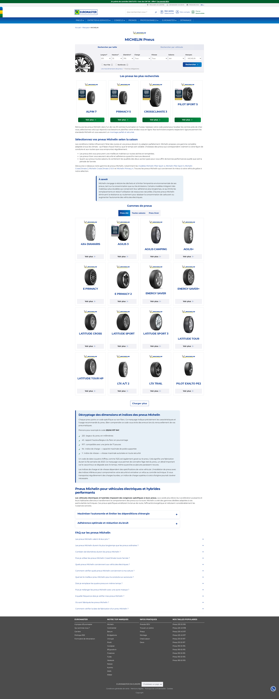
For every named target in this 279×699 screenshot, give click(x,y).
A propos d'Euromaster (83, 624)
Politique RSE (80, 635)
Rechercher (190, 64)
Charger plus (139, 403)
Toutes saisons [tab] (138, 213)
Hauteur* (115, 55)
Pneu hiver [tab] (154, 213)
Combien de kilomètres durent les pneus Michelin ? (98, 552)
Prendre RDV (194, 5)
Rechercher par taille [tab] (107, 47)
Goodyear (111, 646)
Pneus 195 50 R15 (179, 657)
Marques (188, 55)
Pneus (142, 632)
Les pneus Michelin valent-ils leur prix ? (92, 539)
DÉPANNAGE (185, 20)
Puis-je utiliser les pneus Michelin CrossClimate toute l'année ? (102, 558)
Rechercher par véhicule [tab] (172, 47)
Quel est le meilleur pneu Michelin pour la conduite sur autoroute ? (104, 577)
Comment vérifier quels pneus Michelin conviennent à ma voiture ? (104, 571)
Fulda (109, 657)
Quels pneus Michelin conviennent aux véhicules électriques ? (102, 564)
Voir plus (90, 120)
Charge (137, 55)
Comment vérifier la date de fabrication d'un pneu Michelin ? (101, 609)
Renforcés (121, 65)
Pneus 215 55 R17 (179, 642)
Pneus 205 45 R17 (179, 632)
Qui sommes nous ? (82, 628)
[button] (112, 65)
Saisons (171, 55)
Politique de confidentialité (155, 689)
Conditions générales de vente (117, 689)
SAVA (109, 671)
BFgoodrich (111, 650)
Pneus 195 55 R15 (179, 653)
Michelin (110, 624)
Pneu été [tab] (124, 213)
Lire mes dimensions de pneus (111, 69)
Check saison (145, 639)
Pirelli (109, 642)
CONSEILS (118, 20)
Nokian (110, 664)
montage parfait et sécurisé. (122, 132)
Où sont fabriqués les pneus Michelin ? (92, 602)
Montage (143, 635)
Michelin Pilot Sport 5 (175, 166)
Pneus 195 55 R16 (179, 646)
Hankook (110, 660)
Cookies (170, 689)
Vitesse (154, 55)
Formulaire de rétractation (85, 639)
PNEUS (79, 20)
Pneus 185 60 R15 (179, 660)
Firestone (110, 653)
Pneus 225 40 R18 (179, 628)
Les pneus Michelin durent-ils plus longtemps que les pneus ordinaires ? (107, 545)
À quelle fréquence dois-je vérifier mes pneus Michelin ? (99, 596)
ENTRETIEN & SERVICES (98, 20)
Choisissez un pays (151, 684)
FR (202, 5)
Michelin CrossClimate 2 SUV (102, 169)
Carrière (78, 632)
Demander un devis (176, 5)
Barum (110, 632)
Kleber (109, 675)
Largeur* (103, 55)
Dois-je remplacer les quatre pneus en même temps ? (98, 583)
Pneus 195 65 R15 (179, 650)
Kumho (110, 668)
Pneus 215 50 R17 (179, 639)
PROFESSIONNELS (148, 20)
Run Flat (106, 65)
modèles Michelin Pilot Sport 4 (151, 166)
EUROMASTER (168, 20)
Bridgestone (112, 635)
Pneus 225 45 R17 (179, 635)
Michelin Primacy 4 (125, 169)
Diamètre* (127, 55)
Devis (142, 642)
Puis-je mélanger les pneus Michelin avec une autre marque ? (102, 590)
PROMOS (132, 20)
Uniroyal (110, 639)
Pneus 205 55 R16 (179, 624)
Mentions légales (137, 689)
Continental (111, 628)
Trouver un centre (156, 5)
